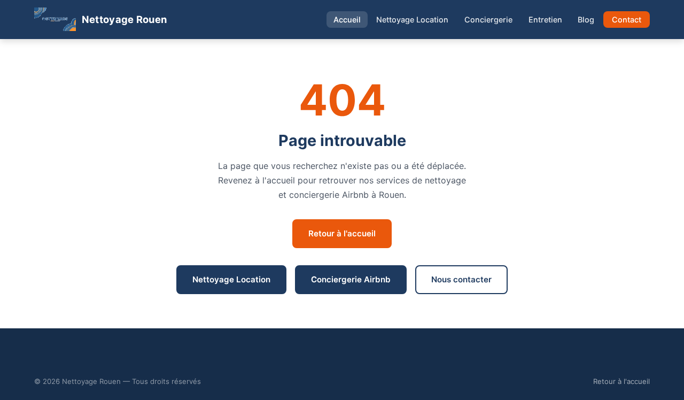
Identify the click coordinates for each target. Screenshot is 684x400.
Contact (626, 19)
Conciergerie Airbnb (351, 279)
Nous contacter (461, 279)
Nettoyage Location (412, 19)
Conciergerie (488, 19)
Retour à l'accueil (342, 233)
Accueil (347, 19)
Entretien (545, 19)
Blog (586, 19)
